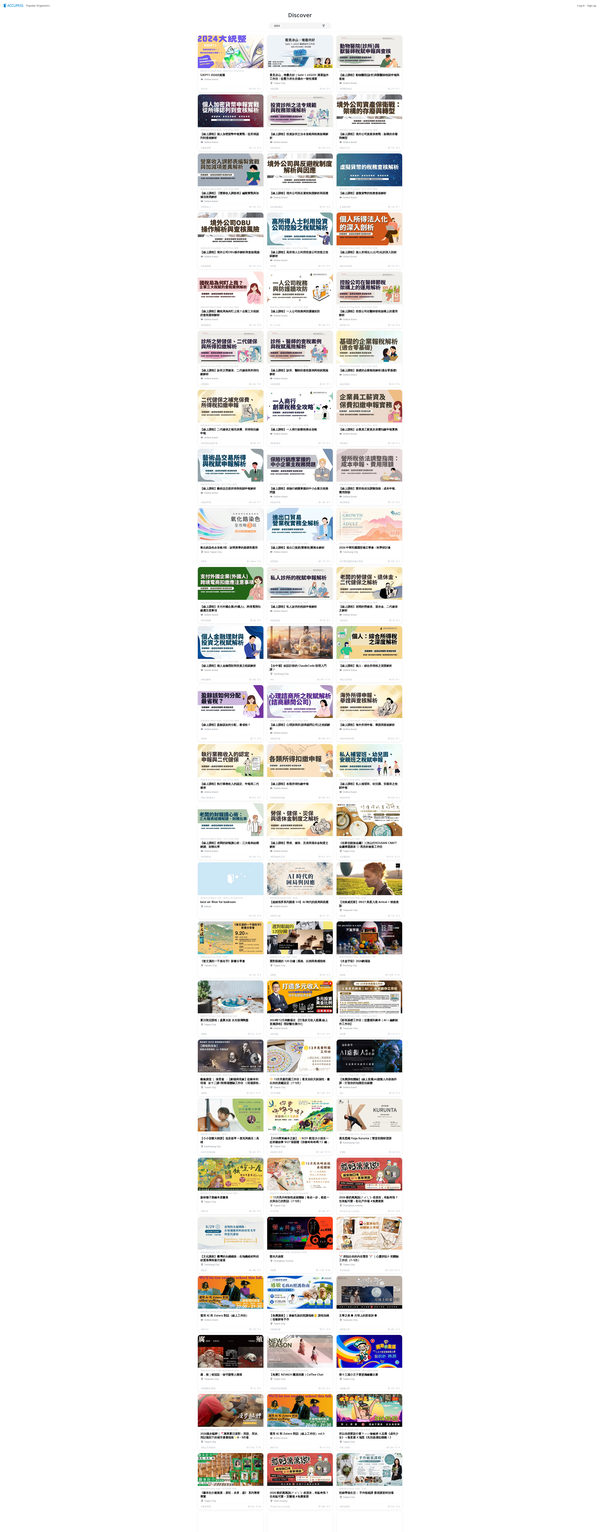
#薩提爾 (274, 88)
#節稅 (204, 738)
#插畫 (273, 1270)
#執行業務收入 (208, 797)
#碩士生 (205, 1329)
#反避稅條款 (276, 206)
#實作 (204, 561)
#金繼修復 (345, 856)
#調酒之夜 (345, 1329)
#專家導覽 (206, 1506)
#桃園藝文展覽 (208, 1388)
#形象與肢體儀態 (278, 1388)
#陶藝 (204, 1033)
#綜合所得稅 (346, 265)
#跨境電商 (206, 620)
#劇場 (204, 1092)
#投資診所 (275, 147)
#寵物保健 (275, 1329)
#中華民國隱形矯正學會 (351, 561)
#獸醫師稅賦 (346, 88)
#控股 (273, 265)
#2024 (204, 88)
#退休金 (344, 620)
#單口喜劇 (345, 1447)
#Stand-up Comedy (349, 1211)
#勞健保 (205, 384)
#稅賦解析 (275, 620)
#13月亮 (274, 1211)
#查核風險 (206, 265)
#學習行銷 (275, 915)
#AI (272, 679)
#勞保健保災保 (277, 856)
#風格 (273, 974)
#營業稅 (274, 561)
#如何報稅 (345, 384)
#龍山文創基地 (208, 1447)
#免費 (342, 915)
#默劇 (342, 974)
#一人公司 (275, 324)
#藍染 (204, 1270)
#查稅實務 (275, 384)
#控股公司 (345, 324)
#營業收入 (206, 206)
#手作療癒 (275, 1092)
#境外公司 (345, 147)
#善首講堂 (345, 1506)
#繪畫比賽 (345, 1388)
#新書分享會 (276, 1152)
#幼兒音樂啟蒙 (208, 1152)
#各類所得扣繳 (277, 797)
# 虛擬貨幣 (345, 206)
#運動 (342, 1152)
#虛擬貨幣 (206, 147)
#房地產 (274, 1033)
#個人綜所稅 (346, 679)
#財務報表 (206, 324)
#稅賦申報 (206, 502)
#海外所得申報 (347, 738)
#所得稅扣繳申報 (209, 443)
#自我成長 (345, 1270)
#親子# (204, 1211)
